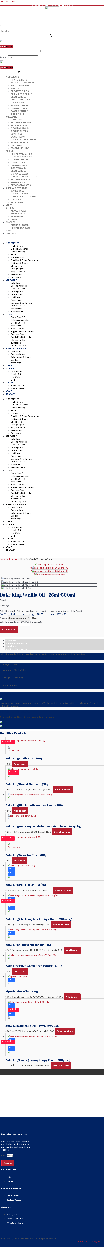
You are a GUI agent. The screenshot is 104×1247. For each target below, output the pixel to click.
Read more (20, 764)
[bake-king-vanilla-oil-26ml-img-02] (50, 567)
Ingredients (12, 77)
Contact (10, 233)
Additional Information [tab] (16, 649)
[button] (19, 54)
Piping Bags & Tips (21, 153)
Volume (3, 618)
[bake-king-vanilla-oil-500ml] (50, 574)
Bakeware (11, 116)
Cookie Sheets (19, 131)
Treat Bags (17, 202)
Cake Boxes (17, 190)
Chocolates (18, 102)
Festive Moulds (20, 148)
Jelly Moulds (19, 145)
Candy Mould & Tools (24, 176)
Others (9, 208)
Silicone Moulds (20, 179)
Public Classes (20, 225)
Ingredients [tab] (11, 646)
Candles (16, 199)
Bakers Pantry (19, 111)
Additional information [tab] (16, 643)
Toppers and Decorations (18, 169)
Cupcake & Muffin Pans (24, 139)
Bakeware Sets (19, 142)
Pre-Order (17, 216)
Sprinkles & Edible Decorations (21, 95)
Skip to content (8, 1)
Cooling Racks (20, 128)
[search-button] (1, 27)
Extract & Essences (23, 82)
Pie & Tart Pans (20, 125)
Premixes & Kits (20, 91)
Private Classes (20, 227)
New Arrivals (18, 210)
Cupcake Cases (20, 173)
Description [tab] (11, 640)
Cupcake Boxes (20, 193)
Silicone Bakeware (22, 122)
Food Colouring (20, 85)
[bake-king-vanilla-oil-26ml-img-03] (50, 571)
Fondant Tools (20, 165)
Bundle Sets (18, 213)
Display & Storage (16, 188)
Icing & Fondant (20, 108)
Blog (14, 219)
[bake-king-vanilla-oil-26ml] (49, 564)
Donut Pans (18, 136)
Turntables (18, 182)
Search (3, 56)
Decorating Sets (21, 185)
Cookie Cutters (20, 159)
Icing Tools (18, 162)
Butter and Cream (21, 99)
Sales (8, 205)
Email (4, 1155)
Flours (15, 88)
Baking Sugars (19, 105)
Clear (34, 618)
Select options (63, 789)
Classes (10, 222)
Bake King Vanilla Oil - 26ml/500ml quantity (21, 621)
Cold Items (17, 114)
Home (2, 559)
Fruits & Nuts (19, 79)
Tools (9, 151)
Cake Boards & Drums (23, 196)
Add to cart (9, 629)
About (9, 230)
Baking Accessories (22, 156)
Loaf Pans (16, 133)
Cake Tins (16, 119)
